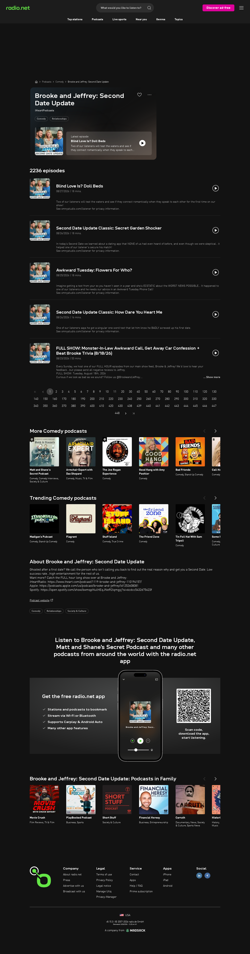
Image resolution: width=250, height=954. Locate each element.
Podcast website (39, 600)
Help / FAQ (136, 886)
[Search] (149, 7)
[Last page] (133, 413)
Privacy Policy (104, 880)
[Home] (36, 81)
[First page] (35, 392)
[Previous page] (43, 392)
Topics (179, 19)
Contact (134, 874)
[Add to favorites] (139, 94)
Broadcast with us (74, 891)
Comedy (41, 119)
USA (127, 915)
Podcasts (97, 19)
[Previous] (204, 429)
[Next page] (126, 413)
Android (167, 886)
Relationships (59, 119)
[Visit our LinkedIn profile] (199, 876)
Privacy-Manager (106, 897)
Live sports (119, 19)
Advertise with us (73, 886)
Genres (160, 19)
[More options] (149, 94)
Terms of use (104, 874)
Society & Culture (77, 611)
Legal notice (103, 886)
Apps (133, 880)
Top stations (74, 19)
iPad (165, 880)
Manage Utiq (104, 891)
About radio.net (72, 874)
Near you (141, 19)
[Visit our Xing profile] (207, 876)
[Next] (215, 429)
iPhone (167, 874)
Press (66, 880)
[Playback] (142, 143)
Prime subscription (141, 891)
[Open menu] (241, 7)
